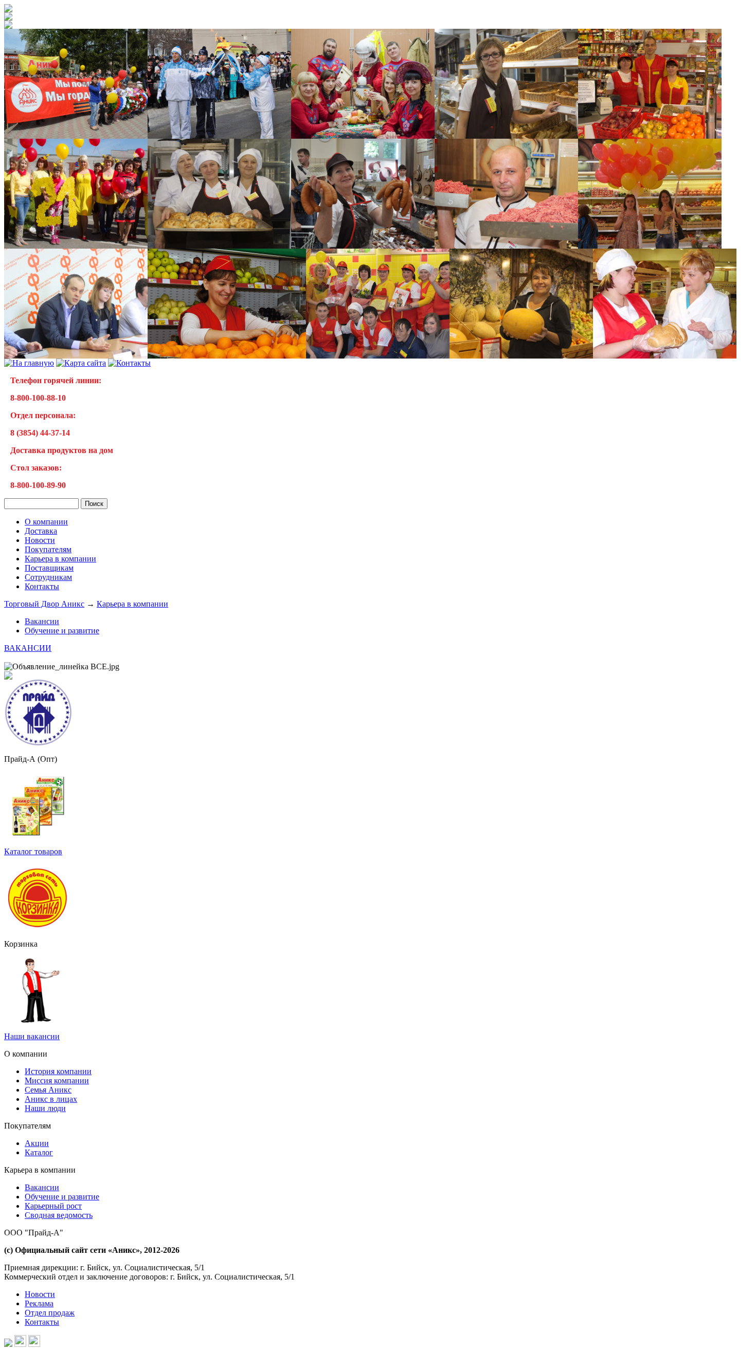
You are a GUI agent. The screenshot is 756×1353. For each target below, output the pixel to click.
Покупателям (48, 549)
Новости (40, 540)
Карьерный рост (53, 1205)
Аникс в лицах (51, 1099)
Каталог (39, 1152)
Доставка (41, 531)
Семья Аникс (48, 1089)
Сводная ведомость (59, 1215)
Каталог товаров (33, 851)
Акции (37, 1143)
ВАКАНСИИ (27, 648)
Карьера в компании (60, 558)
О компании (46, 521)
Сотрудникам (48, 577)
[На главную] (8, 9)
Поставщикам (49, 567)
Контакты (42, 586)
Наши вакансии (32, 1036)
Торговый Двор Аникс (44, 603)
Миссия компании (57, 1080)
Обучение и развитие (62, 630)
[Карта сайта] (81, 363)
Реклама (39, 1303)
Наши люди (45, 1108)
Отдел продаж (50, 1312)
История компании (58, 1071)
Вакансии (42, 621)
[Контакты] (129, 363)
